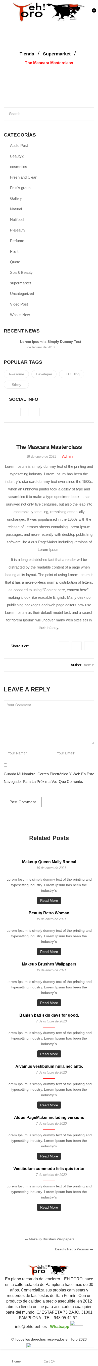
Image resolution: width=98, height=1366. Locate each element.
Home (16, 1361)
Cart (49, 1361)
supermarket (57, 53)
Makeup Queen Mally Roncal (49, 862)
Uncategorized (22, 293)
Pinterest (89, 646)
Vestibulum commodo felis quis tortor (49, 1169)
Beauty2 (17, 156)
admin (67, 456)
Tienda (27, 53)
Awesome (16, 374)
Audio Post (19, 145)
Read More (49, 900)
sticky (16, 385)
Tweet (77, 646)
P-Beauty (17, 230)
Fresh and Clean (23, 177)
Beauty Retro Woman (49, 913)
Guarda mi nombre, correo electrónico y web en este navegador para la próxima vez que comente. (49, 778)
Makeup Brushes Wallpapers (49, 964)
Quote (15, 262)
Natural (16, 209)
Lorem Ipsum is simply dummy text (50, 342)
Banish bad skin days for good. (49, 1015)
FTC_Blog (72, 374)
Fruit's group (20, 188)
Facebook (64, 646)
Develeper (44, 374)
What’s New (20, 315)
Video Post (19, 304)
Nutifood (17, 219)
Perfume (17, 241)
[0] (92, 14)
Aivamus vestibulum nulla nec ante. (49, 1066)
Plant (14, 251)
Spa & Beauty (21, 272)
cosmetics (18, 166)
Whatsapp (60, 1326)
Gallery (16, 198)
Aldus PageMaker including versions (49, 1117)
